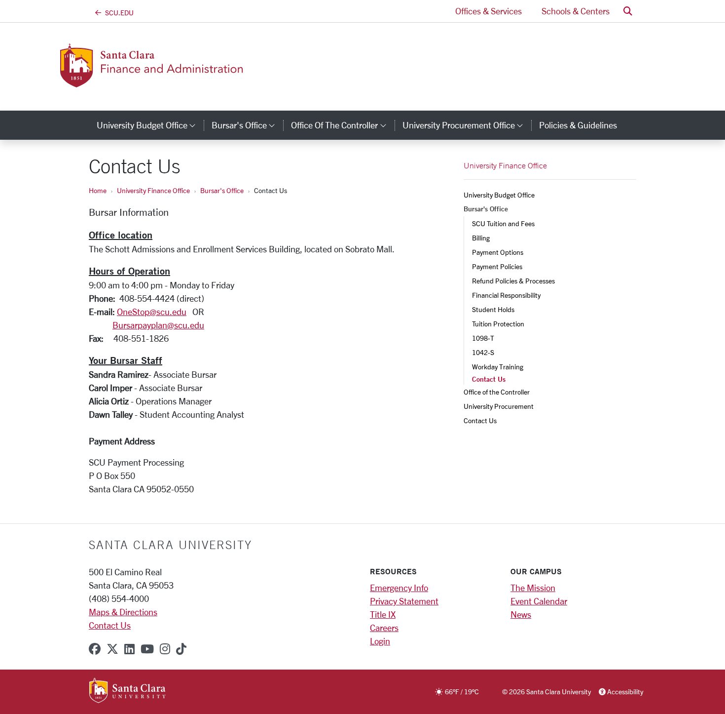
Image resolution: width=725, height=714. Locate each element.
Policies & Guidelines (578, 125)
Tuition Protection (498, 323)
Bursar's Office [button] (247, 125)
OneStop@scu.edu (151, 312)
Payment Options (497, 252)
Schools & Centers (576, 11)
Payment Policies (497, 266)
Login (380, 641)
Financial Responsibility (506, 295)
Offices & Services (488, 11)
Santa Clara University (170, 545)
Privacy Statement (404, 601)
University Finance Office (153, 190)
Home (98, 190)
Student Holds (493, 309)
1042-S (483, 352)
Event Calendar (538, 601)
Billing (481, 238)
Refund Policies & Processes (513, 281)
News (520, 614)
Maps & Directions (123, 612)
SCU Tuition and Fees (503, 223)
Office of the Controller (497, 392)
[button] (627, 11)
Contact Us (480, 420)
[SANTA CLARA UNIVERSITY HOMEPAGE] (127, 691)
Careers (384, 628)
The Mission (532, 588)
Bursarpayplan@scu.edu (158, 325)
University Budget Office (499, 195)
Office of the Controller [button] (342, 125)
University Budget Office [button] (150, 125)
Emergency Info (399, 588)
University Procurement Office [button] (466, 125)
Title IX (383, 614)
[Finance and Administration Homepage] (169, 81)
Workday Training (497, 366)
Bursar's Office (222, 190)
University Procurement (499, 406)
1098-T (483, 338)
